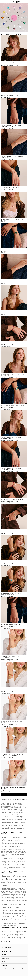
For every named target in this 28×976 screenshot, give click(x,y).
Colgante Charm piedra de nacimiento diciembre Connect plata (11, 594)
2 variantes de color (6, 661)
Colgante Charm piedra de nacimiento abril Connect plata (12, 220)
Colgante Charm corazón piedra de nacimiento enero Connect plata (10, 63)
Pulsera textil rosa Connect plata (10, 93)
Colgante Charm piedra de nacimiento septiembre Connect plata (11, 438)
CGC (5, 968)
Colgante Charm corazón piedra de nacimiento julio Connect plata (10, 313)
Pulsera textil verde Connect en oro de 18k (12, 405)
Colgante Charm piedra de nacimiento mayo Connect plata (12, 251)
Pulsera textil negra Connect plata (10, 624)
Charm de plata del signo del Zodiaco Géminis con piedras (13, 788)
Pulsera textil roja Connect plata (10, 343)
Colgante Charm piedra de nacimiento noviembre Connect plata (11, 532)
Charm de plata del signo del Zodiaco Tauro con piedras (12, 722)
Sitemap (18, 972)
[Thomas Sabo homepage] (3, 1)
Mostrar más (14, 794)
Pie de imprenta (11, 972)
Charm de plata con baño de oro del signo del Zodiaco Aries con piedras (12, 690)
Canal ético (21, 968)
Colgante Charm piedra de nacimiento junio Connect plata (12, 282)
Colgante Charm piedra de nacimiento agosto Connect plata (13, 375)
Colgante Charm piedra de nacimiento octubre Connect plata (11, 469)
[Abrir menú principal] (1, 1)
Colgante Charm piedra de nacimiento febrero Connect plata (11, 126)
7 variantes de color (6, 97)
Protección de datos (13, 968)
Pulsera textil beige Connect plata (10, 187)
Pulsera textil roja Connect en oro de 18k (12, 499)
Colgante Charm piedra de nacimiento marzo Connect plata (13, 157)
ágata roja (8, 878)
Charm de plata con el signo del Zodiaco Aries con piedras (11, 657)
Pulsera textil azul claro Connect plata (11, 562)
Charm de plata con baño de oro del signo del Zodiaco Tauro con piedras (12, 755)
